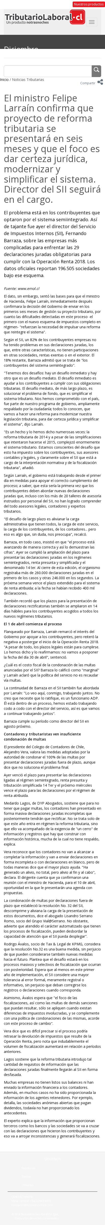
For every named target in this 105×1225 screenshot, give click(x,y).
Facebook (28, 1168)
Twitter (27, 1176)
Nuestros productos (88, 4)
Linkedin (27, 1185)
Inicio (4, 79)
